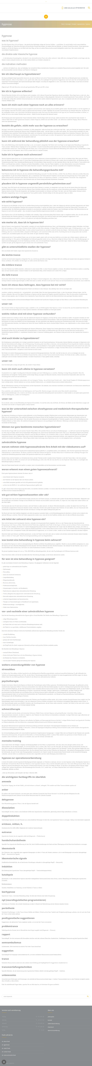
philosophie (51, 1017)
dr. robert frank (6, 1048)
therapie (74, 24)
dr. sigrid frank (6, 1045)
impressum (51, 1027)
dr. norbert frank (6, 1052)
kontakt (50, 1020)
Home (62, 24)
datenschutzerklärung (54, 1030)
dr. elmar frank (6, 1041)
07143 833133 (80, 8)
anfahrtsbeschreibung (54, 1023)
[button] (4, 1062)
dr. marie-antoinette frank (9, 1055)
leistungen (68, 24)
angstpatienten (81, 24)
